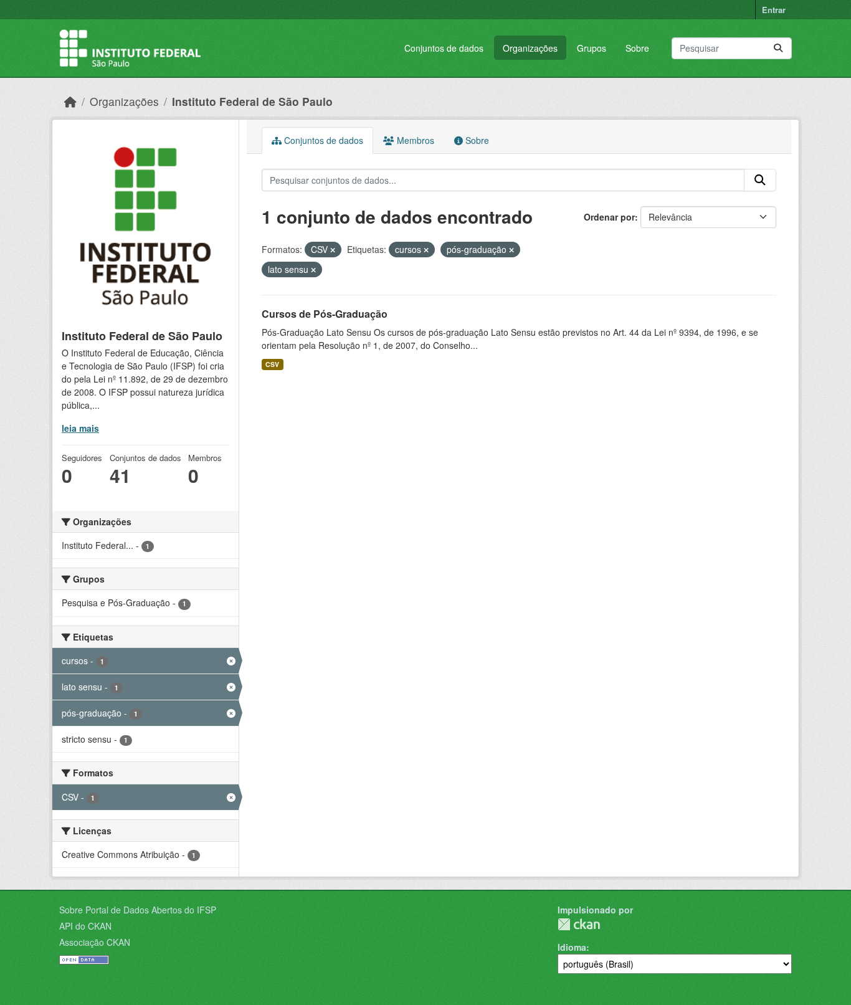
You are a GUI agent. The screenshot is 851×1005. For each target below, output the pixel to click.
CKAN (579, 924)
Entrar (774, 10)
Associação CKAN (94, 942)
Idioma (572, 947)
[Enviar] (778, 48)
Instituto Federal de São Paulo (252, 101)
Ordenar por (609, 217)
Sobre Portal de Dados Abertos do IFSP (137, 909)
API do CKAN (85, 926)
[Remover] (332, 250)
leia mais (80, 428)
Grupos (591, 48)
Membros (414, 140)
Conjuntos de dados (443, 48)
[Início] (70, 101)
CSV (272, 364)
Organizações (530, 48)
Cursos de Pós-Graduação (324, 314)
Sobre (637, 48)
